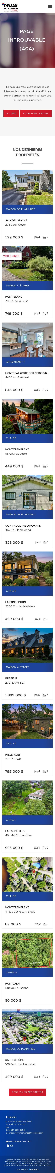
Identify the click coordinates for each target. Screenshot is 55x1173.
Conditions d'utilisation (15, 1165)
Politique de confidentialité (35, 1163)
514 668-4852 (18, 1130)
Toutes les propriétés (27, 1092)
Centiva (33, 1169)
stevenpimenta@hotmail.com (28, 1133)
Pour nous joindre (36, 114)
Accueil (11, 114)
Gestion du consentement (39, 1165)
